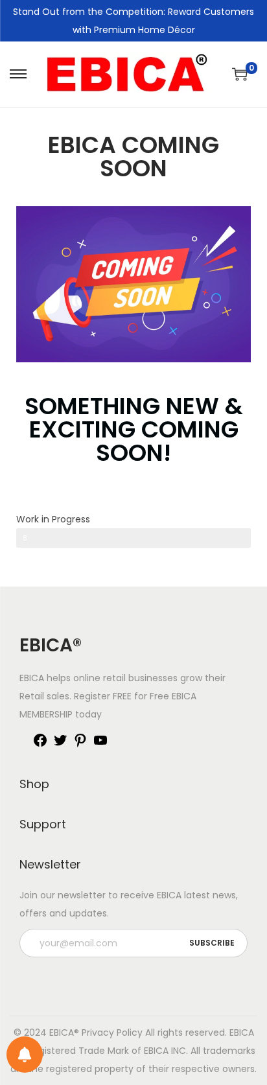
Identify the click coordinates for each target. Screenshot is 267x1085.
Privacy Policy (112, 1032)
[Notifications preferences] (24, 1054)
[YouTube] (100, 744)
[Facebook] (40, 744)
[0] (240, 74)
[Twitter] (60, 744)
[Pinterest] (80, 744)
